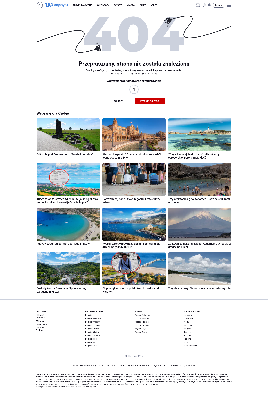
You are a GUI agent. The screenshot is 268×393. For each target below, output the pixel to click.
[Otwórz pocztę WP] (197, 5)
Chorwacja (188, 318)
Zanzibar (187, 335)
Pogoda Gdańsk (92, 332)
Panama (187, 339)
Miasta (131, 5)
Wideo (154, 5)
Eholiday (39, 330)
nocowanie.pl (41, 324)
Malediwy (188, 325)
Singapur (188, 329)
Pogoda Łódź (90, 342)
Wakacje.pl (40, 318)
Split (186, 342)
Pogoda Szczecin (92, 335)
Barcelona (188, 315)
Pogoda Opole (141, 332)
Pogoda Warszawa (93, 318)
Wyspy (118, 5)
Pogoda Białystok (142, 325)
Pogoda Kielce (91, 346)
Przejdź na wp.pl (150, 100)
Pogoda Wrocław (92, 322)
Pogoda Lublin (91, 339)
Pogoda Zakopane (93, 325)
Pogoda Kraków (92, 329)
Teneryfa (187, 332)
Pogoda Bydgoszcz (143, 318)
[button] (207, 5)
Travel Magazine (82, 5)
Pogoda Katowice (142, 315)
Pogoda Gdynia (141, 329)
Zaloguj (218, 5)
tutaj (94, 387)
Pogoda (88, 315)
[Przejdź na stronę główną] (40, 7)
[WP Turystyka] (59, 5)
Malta (186, 322)
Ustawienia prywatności (181, 365)
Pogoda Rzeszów (142, 322)
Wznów (118, 100)
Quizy (143, 5)
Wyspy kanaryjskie (191, 346)
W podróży (103, 5)
